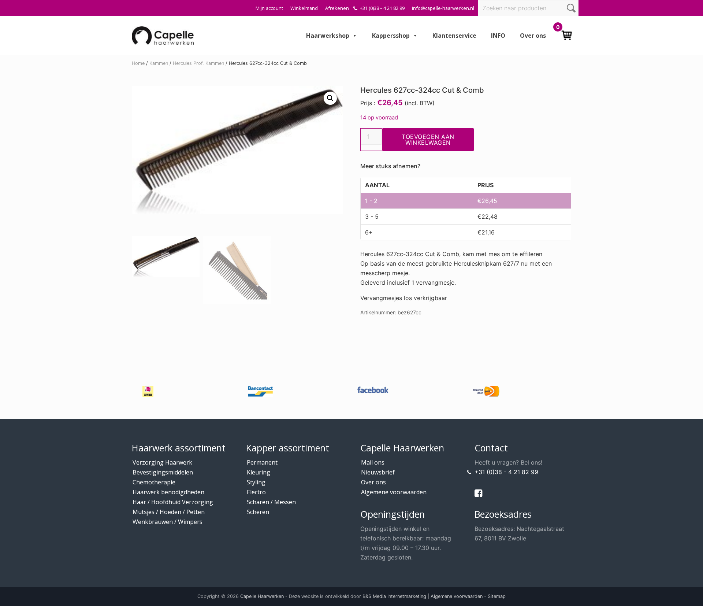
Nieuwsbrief (378, 472)
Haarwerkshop (327, 36)
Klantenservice (454, 36)
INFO (498, 36)
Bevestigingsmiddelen (163, 472)
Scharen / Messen (271, 502)
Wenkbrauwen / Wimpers (167, 522)
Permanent (262, 462)
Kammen (158, 63)
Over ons (533, 36)
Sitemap (497, 596)
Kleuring (258, 472)
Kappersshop (391, 36)
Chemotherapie (154, 482)
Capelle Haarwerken (262, 596)
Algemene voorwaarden (394, 492)
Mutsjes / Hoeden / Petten (169, 512)
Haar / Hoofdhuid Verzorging (173, 502)
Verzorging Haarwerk (162, 462)
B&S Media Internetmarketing (394, 596)
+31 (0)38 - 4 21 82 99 (506, 472)
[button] (330, 98)
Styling (256, 482)
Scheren (258, 512)
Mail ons (372, 462)
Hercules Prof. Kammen (198, 63)
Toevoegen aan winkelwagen (428, 139)
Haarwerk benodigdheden (168, 492)
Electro (256, 492)
